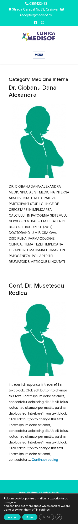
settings (44, 509)
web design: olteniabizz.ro (39, 493)
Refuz (29, 517)
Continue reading (45, 460)
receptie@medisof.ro (36, 15)
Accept (12, 517)
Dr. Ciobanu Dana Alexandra (33, 91)
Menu (39, 55)
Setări (46, 517)
